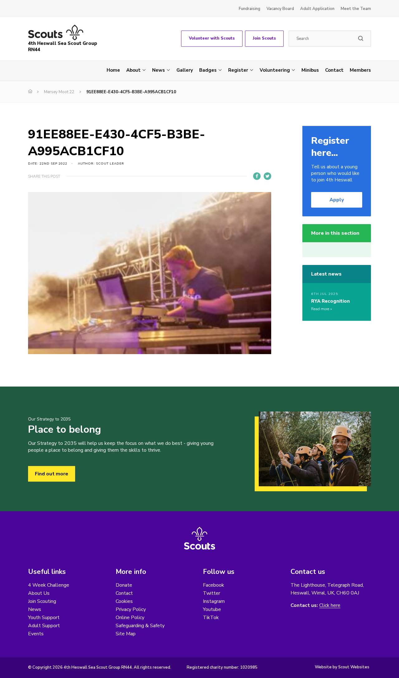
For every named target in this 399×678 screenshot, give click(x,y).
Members (360, 70)
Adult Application (317, 9)
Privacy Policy (131, 609)
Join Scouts (264, 38)
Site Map (126, 633)
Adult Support (44, 625)
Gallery (184, 70)
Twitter (211, 593)
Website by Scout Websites (342, 667)
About (133, 70)
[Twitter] (267, 176)
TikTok (211, 617)
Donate (124, 585)
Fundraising (249, 9)
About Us (39, 593)
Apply (336, 199)
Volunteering (275, 70)
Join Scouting (42, 601)
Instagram (214, 601)
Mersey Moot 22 (59, 92)
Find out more (51, 473)
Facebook (213, 585)
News (158, 70)
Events (36, 633)
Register (238, 70)
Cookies (124, 601)
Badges (208, 70)
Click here (329, 605)
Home (113, 70)
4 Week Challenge (48, 585)
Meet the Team (356, 9)
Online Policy (130, 617)
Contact (334, 70)
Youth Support (44, 617)
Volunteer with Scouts (212, 38)
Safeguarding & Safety (140, 625)
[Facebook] (257, 176)
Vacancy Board (280, 9)
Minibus (310, 70)
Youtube (212, 609)
